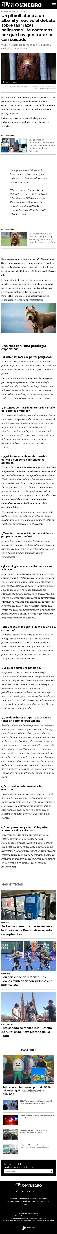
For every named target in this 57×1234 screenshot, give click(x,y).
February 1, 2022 (18, 213)
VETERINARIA (11, 86)
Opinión (35, 1201)
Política (26, 1201)
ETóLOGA (48, 86)
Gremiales (42, 1198)
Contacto (28, 1205)
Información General (28, 1198)
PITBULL (25, 86)
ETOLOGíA (40, 86)
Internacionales (14, 1201)
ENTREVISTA (33, 86)
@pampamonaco (38, 198)
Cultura (13, 1198)
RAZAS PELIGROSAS (49, 88)
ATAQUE (19, 86)
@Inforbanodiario (18, 202)
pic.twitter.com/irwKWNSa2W (24, 206)
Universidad (45, 1201)
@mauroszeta (35, 202)
